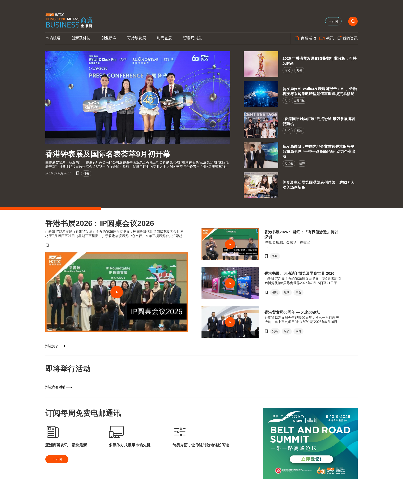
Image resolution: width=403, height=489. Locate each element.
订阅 (59, 459)
